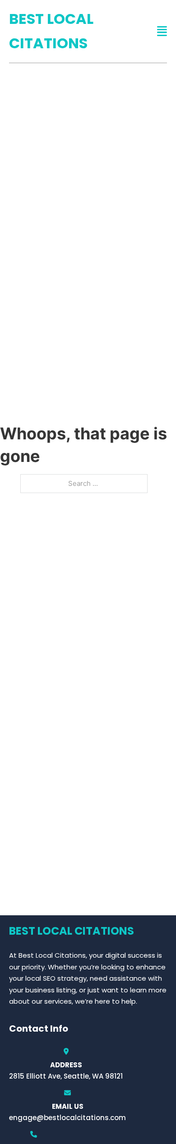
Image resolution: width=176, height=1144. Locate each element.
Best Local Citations (51, 31)
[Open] (162, 31)
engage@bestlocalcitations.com (67, 1117)
